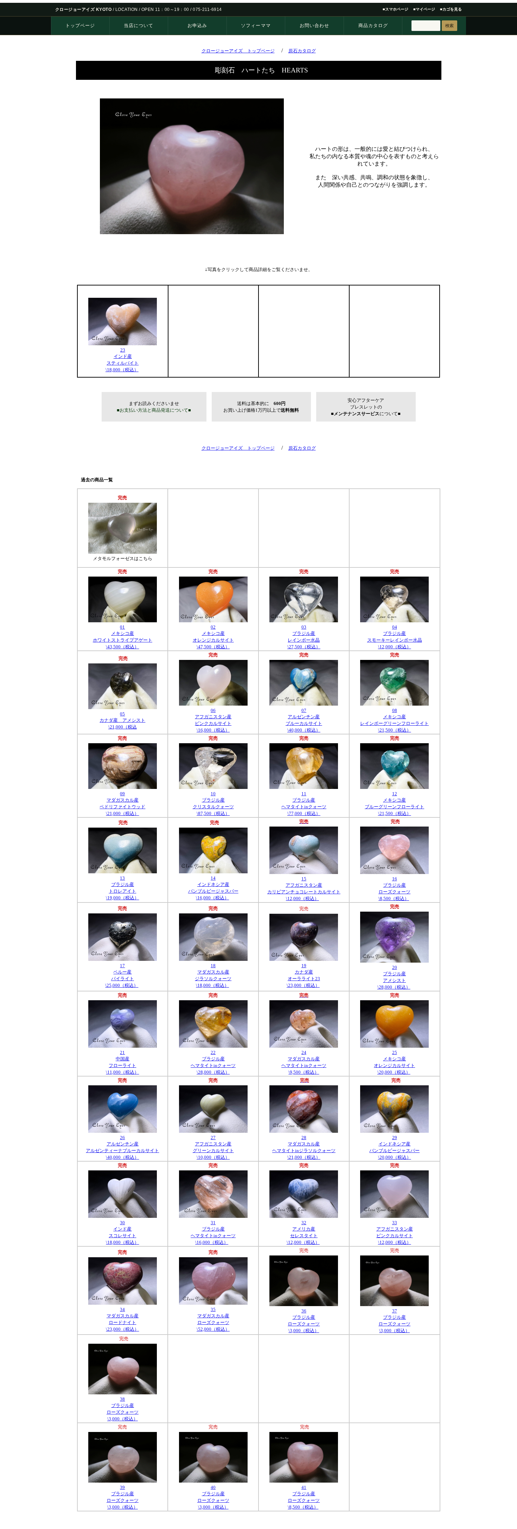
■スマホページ (395, 9)
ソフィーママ (255, 25)
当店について (138, 25)
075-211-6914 (207, 9)
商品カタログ (373, 25)
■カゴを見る (451, 9)
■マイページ (424, 9)
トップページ (80, 25)
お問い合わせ (314, 25)
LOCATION (126, 9)
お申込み (197, 25)
